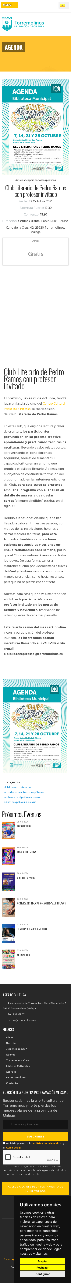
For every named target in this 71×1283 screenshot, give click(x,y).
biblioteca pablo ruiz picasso (20, 802)
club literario (11, 787)
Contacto (12, 1083)
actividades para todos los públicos (24, 792)
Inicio (9, 1038)
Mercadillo (23, 955)
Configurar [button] (42, 1274)
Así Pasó (11, 1072)
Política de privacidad (47, 1143)
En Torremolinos (16, 1077)
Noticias (11, 1043)
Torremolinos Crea (17, 1060)
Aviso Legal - (11, 1259)
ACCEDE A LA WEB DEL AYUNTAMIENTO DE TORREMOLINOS (35, 1189)
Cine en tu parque (27, 878)
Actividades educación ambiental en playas (41, 903)
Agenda (11, 1055)
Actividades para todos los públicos (35, 180)
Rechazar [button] (43, 1267)
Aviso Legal (13, 1148)
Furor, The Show (26, 852)
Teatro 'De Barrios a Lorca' (32, 929)
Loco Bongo (24, 826)
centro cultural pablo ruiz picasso (22, 797)
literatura (26, 787)
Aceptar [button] (42, 1261)
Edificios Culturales (18, 1066)
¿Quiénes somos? (16, 1049)
